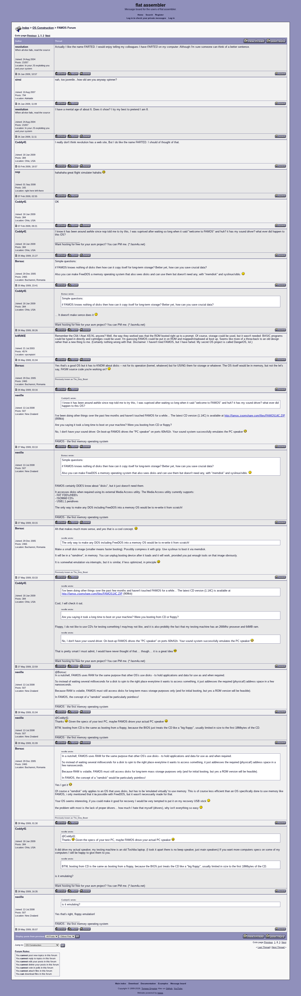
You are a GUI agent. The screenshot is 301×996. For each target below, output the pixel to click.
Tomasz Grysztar (149, 988)
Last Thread (264, 947)
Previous (32, 35)
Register (159, 15)
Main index (120, 983)
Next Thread (278, 947)
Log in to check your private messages (146, 18)
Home (140, 15)
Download (133, 983)
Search (149, 15)
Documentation (148, 983)
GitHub (169, 988)
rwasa (160, 993)
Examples (163, 983)
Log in (171, 18)
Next (47, 35)
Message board (178, 983)
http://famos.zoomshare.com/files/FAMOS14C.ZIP (254, 415)
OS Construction (43, 27)
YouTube (178, 988)
